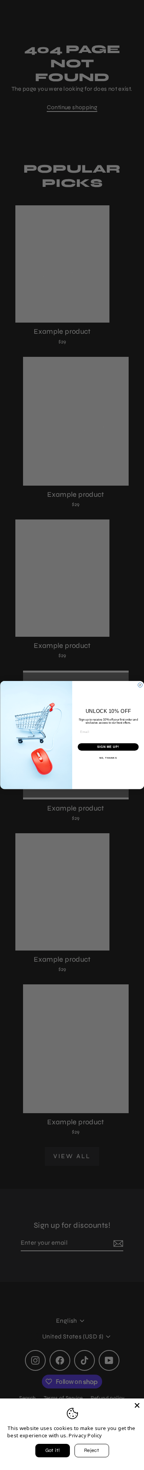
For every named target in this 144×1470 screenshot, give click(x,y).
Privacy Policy (85, 1435)
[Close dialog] (140, 685)
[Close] (137, 1405)
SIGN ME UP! (108, 746)
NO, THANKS (108, 758)
